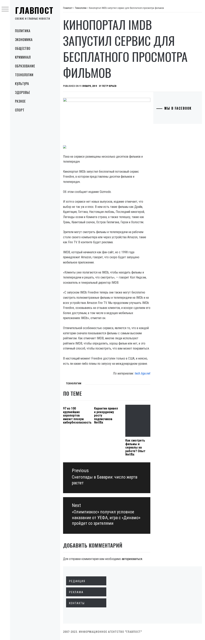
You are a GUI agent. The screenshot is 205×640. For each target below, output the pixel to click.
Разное (20, 101)
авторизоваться (132, 559)
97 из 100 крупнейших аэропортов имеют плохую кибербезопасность (77, 415)
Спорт (19, 110)
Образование (25, 66)
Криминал (23, 57)
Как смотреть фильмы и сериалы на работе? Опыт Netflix (135, 447)
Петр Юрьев (109, 86)
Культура (22, 83)
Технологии (24, 74)
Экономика (24, 39)
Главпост (34, 10)
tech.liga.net (142, 373)
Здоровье (22, 92)
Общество (22, 48)
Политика (22, 30)
